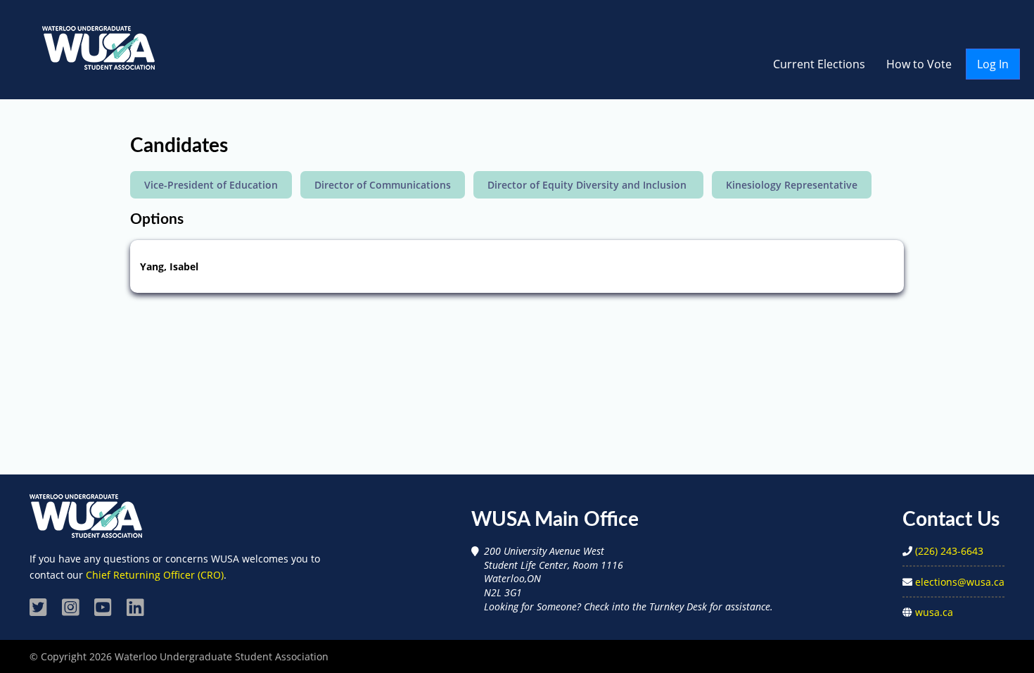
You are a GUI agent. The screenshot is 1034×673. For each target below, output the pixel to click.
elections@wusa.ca (959, 582)
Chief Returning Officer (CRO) (155, 574)
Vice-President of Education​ (211, 184)
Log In (993, 64)
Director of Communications (382, 184)
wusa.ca (934, 612)
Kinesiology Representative (791, 184)
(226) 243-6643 (949, 551)
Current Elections (819, 64)
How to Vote (919, 64)
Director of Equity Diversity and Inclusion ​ (588, 184)
